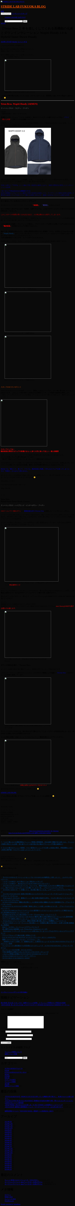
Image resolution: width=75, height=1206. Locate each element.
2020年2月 (8, 1144)
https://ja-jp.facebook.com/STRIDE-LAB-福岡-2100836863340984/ (29, 833)
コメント (4, 1028)
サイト (3, 1039)
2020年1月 (8, 1146)
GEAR (7, 1070)
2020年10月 (8, 1128)
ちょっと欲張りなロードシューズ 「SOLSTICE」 (22, 1180)
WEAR (3, 23)
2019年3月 (8, 1167)
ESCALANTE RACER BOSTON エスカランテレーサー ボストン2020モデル (29, 937)
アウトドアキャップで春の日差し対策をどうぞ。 (19, 935)
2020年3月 (8, 1142)
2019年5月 (8, 1163)
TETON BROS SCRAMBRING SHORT (16, 958)
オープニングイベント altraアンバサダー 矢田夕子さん (23, 1182)
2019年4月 (8, 1165)
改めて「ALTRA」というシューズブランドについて (20, 927)
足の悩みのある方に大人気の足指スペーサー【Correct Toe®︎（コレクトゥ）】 (29, 914)
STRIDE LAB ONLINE (9, 792)
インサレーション (7, 992)
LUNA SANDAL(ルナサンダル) (15, 1072)
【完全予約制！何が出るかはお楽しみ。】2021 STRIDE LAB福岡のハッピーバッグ (34, 1105)
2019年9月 (8, 1155)
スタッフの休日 (10, 1080)
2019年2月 (8, 1169)
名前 (3, 1031)
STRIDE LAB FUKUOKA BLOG (23, 6)
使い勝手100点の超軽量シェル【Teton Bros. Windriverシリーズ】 (25, 929)
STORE (7, 1076)
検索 (2, 11)
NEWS (7, 1074)
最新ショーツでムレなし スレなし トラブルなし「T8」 (21, 939)
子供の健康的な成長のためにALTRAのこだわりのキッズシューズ (25, 952)
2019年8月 (8, 1157)
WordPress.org (9, 1201)
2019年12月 (8, 1148)
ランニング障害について (13, 1052)
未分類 (7, 1084)
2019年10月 (8, 1153)
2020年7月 (8, 1134)
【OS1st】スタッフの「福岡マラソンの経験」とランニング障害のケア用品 (30, 1003)
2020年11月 (8, 1126)
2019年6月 (8, 1161)
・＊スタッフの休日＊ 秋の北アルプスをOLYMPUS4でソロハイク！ (25, 883)
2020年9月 (8, 1130)
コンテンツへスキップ (19, 13)
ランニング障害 (10, 1082)
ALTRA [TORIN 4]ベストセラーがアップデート (19, 956)
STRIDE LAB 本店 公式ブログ (15, 17)
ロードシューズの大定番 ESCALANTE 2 (17, 950)
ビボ (19, 992)
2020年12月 (8, 1124)
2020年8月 (8, 1132)
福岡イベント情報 (11, 1054)
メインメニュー (6, 13)
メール (4, 1035)
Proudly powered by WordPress (10, 1204)
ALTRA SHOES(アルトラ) (14, 1068)
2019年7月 (8, 1159)
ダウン (15, 992)
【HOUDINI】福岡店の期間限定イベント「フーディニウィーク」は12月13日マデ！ (34, 1107)
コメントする (22, 42)
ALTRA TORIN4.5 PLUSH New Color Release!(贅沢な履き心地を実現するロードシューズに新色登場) (37, 917)
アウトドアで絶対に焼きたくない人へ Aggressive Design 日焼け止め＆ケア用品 (30, 919)
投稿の (9, 1197)
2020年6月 (8, 1136)
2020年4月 (8, 1140)
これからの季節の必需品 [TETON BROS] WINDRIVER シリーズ (25, 954)
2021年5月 (8, 1122)
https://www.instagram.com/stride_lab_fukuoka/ (44, 831)
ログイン (8, 1195)
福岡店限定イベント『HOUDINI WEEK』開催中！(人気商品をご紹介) (29, 1111)
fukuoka (14, 42)
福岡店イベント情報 (12, 1086)
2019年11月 (8, 1151)
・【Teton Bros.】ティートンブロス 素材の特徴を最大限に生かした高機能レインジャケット (33, 921)
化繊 (24, 992)
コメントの (10, 1199)
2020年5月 (8, 1138)
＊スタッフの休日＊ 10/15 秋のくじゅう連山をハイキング (22, 881)
